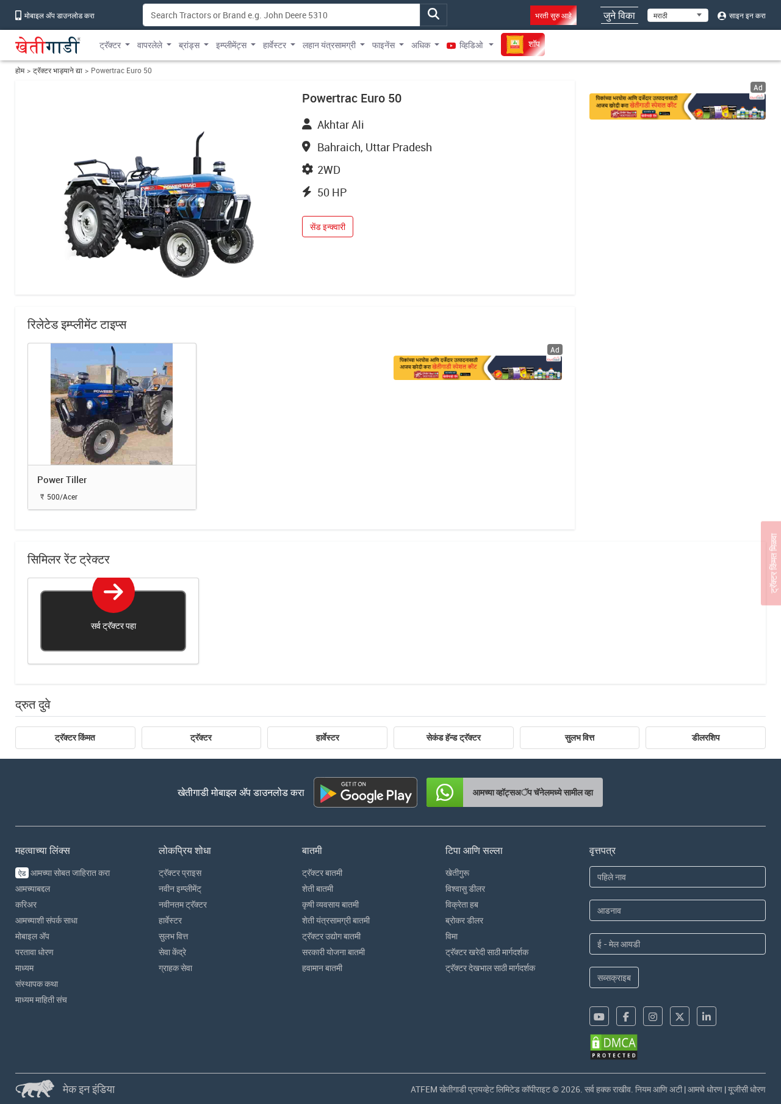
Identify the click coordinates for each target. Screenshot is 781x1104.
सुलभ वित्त (579, 737)
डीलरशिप (706, 737)
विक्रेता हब (461, 904)
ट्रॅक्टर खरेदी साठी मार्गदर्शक (486, 952)
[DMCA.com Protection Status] (613, 1047)
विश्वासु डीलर (465, 888)
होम (19, 70)
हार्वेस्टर (327, 737)
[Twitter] (679, 1016)
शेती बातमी (317, 888)
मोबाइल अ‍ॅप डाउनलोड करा (59, 15)
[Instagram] (653, 1016)
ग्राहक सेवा (175, 967)
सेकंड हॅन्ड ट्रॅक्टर (453, 737)
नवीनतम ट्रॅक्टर (183, 904)
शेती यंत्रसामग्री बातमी (336, 920)
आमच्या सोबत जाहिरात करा (64, 872)
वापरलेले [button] (149, 45)
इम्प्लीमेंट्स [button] (231, 45)
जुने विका (619, 15)
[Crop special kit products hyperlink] (478, 368)
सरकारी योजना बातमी (333, 952)
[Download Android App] (365, 792)
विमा (451, 936)
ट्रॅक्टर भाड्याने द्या (57, 70)
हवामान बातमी (322, 967)
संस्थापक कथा (36, 983)
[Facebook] (626, 1016)
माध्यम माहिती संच (41, 999)
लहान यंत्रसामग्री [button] (329, 45)
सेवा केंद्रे (172, 952)
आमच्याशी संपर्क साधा (46, 920)
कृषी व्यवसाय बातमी (330, 904)
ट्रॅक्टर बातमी (322, 872)
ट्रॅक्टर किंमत (75, 737)
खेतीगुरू (457, 872)
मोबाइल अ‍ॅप (32, 936)
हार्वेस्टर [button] (274, 45)
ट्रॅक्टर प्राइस (180, 872)
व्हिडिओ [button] (471, 45)
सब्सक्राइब (614, 977)
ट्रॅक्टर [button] (110, 45)
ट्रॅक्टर (201, 737)
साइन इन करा (746, 15)
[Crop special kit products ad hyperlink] (677, 106)
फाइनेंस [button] (383, 45)
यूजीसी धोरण (747, 1089)
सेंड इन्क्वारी (327, 226)
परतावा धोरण (34, 952)
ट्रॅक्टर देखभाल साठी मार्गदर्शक (490, 967)
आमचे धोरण (705, 1089)
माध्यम (24, 967)
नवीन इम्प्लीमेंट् (180, 888)
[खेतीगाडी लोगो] (48, 45)
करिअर (26, 904)
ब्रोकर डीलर (464, 920)
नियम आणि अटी (658, 1089)
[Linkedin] (706, 1016)
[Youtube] (599, 1016)
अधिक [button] (420, 45)
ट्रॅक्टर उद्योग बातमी (331, 936)
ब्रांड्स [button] (189, 45)
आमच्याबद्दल (32, 888)
